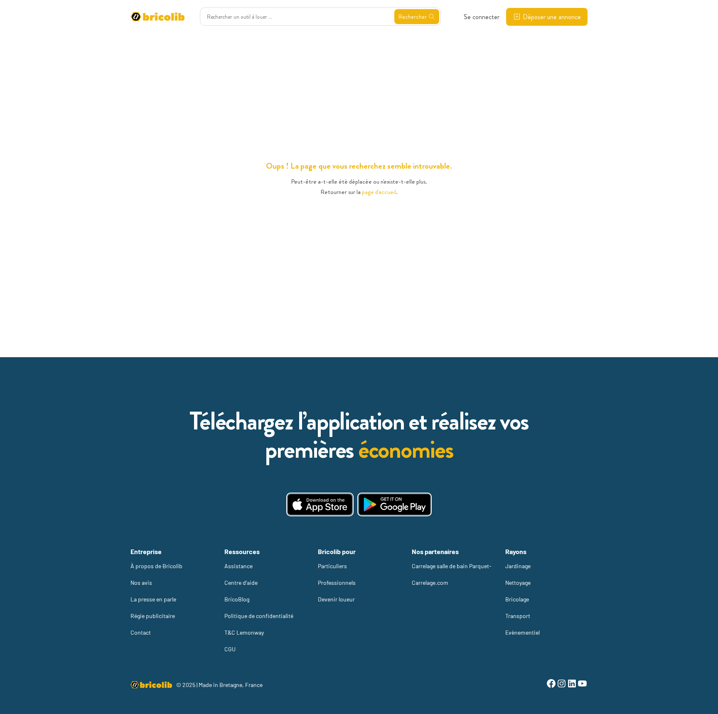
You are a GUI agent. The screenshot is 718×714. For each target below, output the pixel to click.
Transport (517, 615)
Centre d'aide (241, 582)
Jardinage (518, 565)
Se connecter (481, 17)
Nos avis (141, 582)
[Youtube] (582, 684)
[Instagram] (561, 684)
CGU (230, 649)
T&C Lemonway (244, 632)
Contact (140, 632)
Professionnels (337, 582)
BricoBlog (236, 599)
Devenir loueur (336, 599)
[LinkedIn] (572, 684)
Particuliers (332, 565)
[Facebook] (551, 684)
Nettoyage (518, 582)
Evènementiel (522, 632)
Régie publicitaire (152, 615)
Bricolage (517, 599)
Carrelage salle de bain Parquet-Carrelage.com (452, 574)
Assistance (238, 565)
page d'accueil (379, 191)
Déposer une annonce (552, 17)
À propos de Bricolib (156, 565)
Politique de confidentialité (258, 615)
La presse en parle (153, 599)
